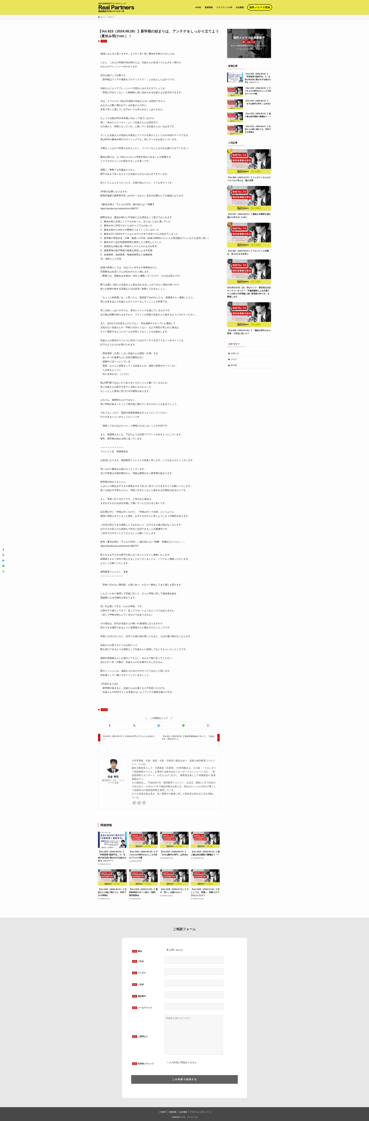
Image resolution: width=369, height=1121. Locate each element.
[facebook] (144, 803)
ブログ (103, 41)
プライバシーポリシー (199, 1112)
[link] (134, 803)
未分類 (234, 365)
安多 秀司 (113, 776)
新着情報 (172, 1112)
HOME (163, 1112)
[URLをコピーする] (208, 725)
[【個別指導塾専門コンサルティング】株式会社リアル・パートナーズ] (116, 7)
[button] (109, 725)
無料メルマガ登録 (259, 7)
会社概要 (183, 1112)
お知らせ (235, 353)
